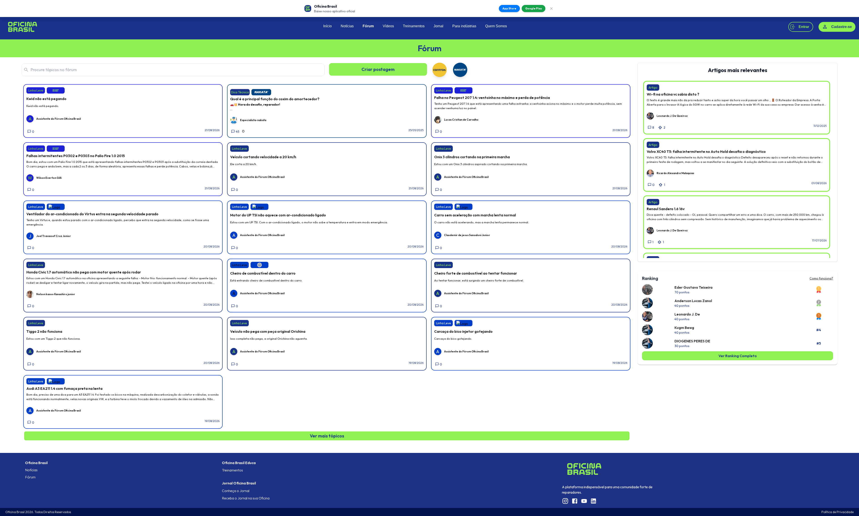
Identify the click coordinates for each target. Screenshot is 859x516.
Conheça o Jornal (235, 490)
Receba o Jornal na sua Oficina (246, 498)
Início (327, 26)
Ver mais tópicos (327, 436)
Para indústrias (464, 26)
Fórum (368, 26)
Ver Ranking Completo (738, 356)
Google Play (533, 8)
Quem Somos (496, 26)
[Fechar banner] (551, 8)
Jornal (438, 26)
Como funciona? (821, 278)
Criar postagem (378, 69)
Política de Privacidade (837, 512)
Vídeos (388, 26)
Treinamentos (414, 26)
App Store (509, 8)
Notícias (347, 26)
